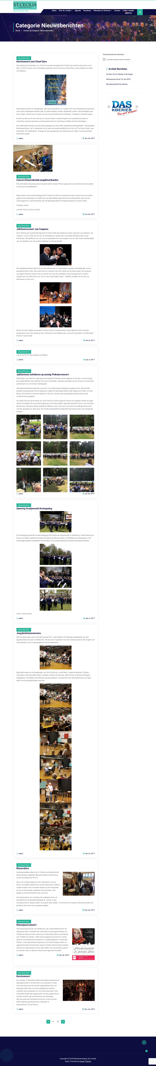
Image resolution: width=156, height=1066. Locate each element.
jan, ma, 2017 (89, 910)
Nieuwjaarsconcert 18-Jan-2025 (118, 79)
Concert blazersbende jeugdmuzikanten (37, 180)
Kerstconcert (23, 976)
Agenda (78, 11)
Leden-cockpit (128, 11)
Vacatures (87, 11)
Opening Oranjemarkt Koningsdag (34, 508)
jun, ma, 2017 (89, 494)
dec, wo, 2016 (89, 1009)
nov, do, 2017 (89, 214)
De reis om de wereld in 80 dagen (119, 74)
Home (54, 11)
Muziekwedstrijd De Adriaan (117, 84)
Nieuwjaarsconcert (26, 925)
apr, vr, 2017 (90, 618)
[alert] (123, 59)
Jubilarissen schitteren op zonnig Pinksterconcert (42, 374)
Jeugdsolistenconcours (28, 633)
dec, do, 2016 (64, 955)
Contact (117, 11)
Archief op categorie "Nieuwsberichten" (38, 31)
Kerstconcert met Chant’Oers (31, 61)
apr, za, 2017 (90, 853)
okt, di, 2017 (90, 340)
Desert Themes (85, 1061)
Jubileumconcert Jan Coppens (32, 229)
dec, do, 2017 (89, 138)
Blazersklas (22, 868)
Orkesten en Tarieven (101, 11)
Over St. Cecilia (65, 11)
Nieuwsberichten (23, 58)
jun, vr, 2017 (90, 360)
